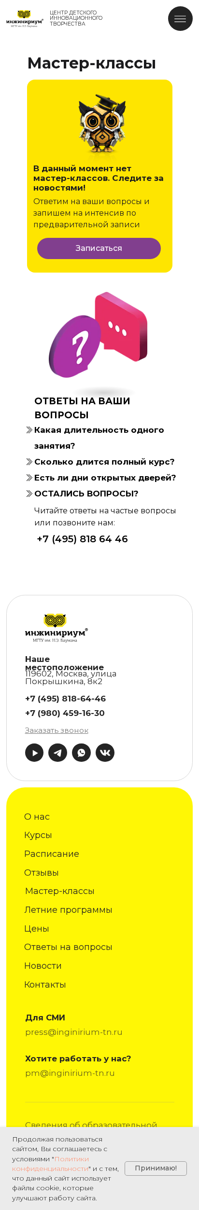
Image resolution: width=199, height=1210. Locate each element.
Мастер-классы (60, 891)
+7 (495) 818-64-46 (65, 698)
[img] (24, 19)
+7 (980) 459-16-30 (65, 713)
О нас (37, 816)
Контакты (45, 984)
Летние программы (68, 910)
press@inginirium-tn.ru (74, 1032)
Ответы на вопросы (68, 947)
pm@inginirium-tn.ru (70, 1073)
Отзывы (41, 872)
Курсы (38, 835)
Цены (36, 928)
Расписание (51, 854)
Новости (43, 966)
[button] (56, 730)
